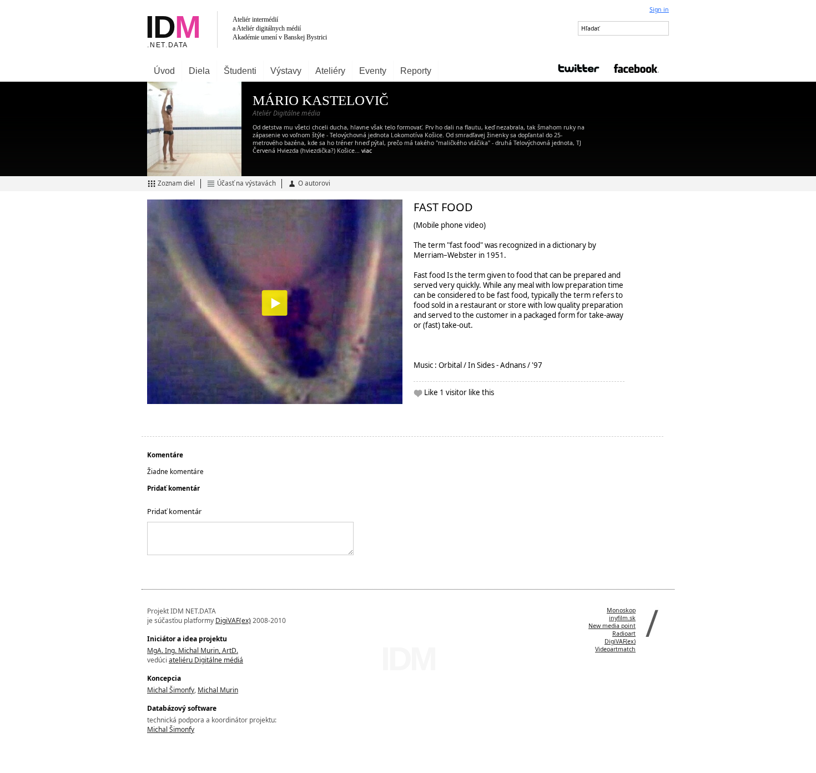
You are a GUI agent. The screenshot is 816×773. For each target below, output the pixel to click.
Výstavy (285, 71)
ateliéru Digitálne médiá (206, 660)
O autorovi (314, 183)
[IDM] (274, 30)
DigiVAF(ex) (233, 620)
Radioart (624, 633)
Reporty (415, 71)
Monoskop (621, 610)
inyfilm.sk (622, 618)
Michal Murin (218, 690)
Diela (199, 71)
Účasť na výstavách (246, 183)
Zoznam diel (176, 183)
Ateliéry (330, 71)
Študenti (240, 71)
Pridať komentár (174, 511)
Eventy (372, 71)
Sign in (659, 9)
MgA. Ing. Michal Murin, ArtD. (192, 650)
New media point (612, 626)
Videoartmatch (615, 649)
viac (366, 150)
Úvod (164, 71)
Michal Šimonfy (170, 690)
